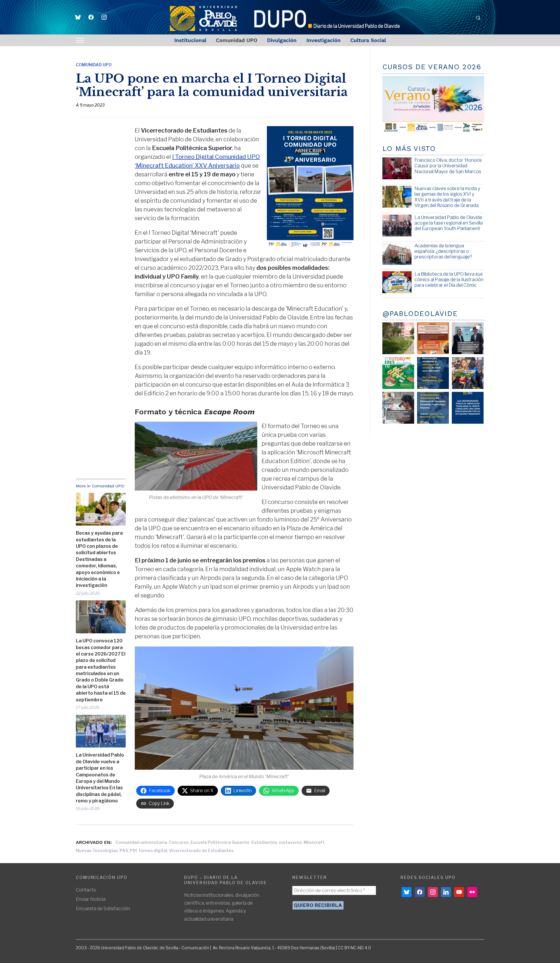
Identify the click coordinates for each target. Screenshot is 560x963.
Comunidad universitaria (141, 842)
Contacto (86, 890)
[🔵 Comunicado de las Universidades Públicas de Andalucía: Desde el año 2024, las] (468, 408)
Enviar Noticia (91, 899)
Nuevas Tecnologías (97, 850)
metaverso (290, 842)
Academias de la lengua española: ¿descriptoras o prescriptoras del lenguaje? (443, 251)
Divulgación (282, 40)
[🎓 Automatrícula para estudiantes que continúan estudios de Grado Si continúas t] (433, 373)
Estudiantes (264, 842)
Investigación (323, 40)
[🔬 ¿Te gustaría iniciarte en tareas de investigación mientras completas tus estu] (433, 408)
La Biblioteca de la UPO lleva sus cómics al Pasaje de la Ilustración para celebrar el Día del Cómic (449, 279)
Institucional (190, 40)
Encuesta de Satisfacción (103, 908)
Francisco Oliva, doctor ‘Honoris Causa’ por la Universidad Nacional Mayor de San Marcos (448, 165)
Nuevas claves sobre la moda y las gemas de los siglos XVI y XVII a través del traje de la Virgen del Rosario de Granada (447, 197)
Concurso (179, 842)
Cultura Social (368, 40)
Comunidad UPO (236, 40)
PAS (124, 850)
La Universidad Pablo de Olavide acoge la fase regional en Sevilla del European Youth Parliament (448, 223)
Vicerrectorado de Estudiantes (201, 850)
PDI (133, 850)
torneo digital (153, 850)
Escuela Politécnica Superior (220, 842)
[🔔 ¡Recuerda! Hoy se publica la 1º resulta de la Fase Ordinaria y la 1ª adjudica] (468, 373)
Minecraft (314, 842)
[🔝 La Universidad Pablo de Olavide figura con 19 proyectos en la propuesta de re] (398, 408)
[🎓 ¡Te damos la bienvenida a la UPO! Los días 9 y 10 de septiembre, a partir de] (398, 373)
